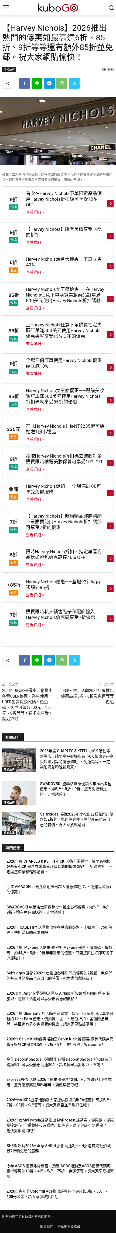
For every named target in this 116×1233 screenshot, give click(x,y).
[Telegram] (49, 83)
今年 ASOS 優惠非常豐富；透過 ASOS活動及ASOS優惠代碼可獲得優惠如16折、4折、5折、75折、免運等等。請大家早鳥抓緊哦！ (60, 1171)
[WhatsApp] (61, 83)
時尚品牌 (9, 69)
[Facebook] (24, 83)
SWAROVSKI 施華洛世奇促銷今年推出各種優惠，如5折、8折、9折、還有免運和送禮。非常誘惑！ (75, 789)
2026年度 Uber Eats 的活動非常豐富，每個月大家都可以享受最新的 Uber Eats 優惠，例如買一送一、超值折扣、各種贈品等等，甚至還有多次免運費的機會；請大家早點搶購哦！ (59, 1018)
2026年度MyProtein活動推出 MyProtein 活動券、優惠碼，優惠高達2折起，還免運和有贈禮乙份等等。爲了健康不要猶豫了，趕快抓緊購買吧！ (60, 1125)
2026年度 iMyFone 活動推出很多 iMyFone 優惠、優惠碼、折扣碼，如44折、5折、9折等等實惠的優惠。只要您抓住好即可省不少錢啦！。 (59, 952)
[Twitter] (74, 83)
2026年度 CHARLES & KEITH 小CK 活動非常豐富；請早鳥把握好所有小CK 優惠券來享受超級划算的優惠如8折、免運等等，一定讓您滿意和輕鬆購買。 (59, 866)
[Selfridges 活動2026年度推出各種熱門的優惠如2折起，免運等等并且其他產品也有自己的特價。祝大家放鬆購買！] (19, 823)
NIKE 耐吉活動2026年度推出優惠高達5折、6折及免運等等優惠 (87, 696)
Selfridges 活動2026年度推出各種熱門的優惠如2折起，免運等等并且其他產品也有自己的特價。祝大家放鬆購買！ (76, 819)
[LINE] (37, 83)
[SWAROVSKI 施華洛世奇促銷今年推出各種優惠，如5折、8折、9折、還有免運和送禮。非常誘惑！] (19, 793)
